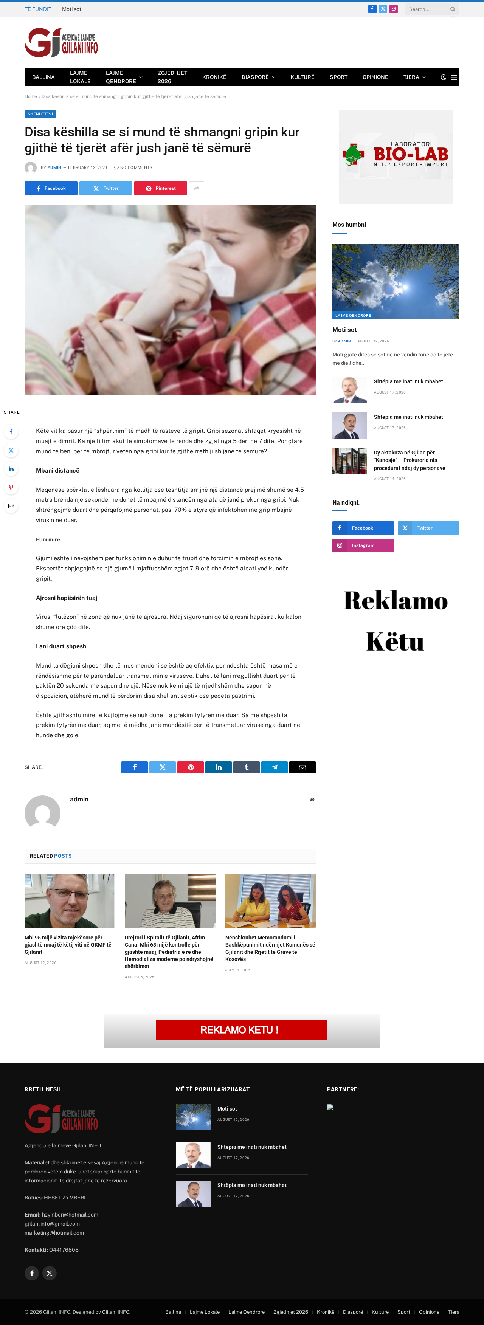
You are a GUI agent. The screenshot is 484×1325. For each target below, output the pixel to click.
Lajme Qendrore (121, 77)
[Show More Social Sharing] (196, 188)
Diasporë (255, 77)
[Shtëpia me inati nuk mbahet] (349, 390)
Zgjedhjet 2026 (172, 77)
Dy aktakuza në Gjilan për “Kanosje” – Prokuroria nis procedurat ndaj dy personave (409, 460)
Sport (338, 77)
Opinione (375, 77)
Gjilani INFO (115, 1312)
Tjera (411, 77)
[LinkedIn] (11, 469)
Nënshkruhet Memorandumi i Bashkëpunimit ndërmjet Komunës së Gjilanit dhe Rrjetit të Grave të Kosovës (270, 948)
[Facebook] (11, 432)
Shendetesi (40, 114)
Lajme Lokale (80, 77)
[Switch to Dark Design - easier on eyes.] (443, 77)
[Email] (11, 506)
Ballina (43, 77)
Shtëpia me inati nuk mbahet (96, 9)
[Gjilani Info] (61, 42)
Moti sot (344, 329)
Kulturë (302, 77)
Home (31, 96)
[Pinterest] (11, 487)
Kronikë (214, 77)
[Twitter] (11, 450)
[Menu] (454, 77)
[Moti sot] (395, 281)
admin (55, 167)
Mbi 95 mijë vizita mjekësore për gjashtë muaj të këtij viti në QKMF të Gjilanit (68, 944)
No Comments (136, 167)
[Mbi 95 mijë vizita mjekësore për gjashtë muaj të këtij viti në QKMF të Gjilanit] (70, 901)
